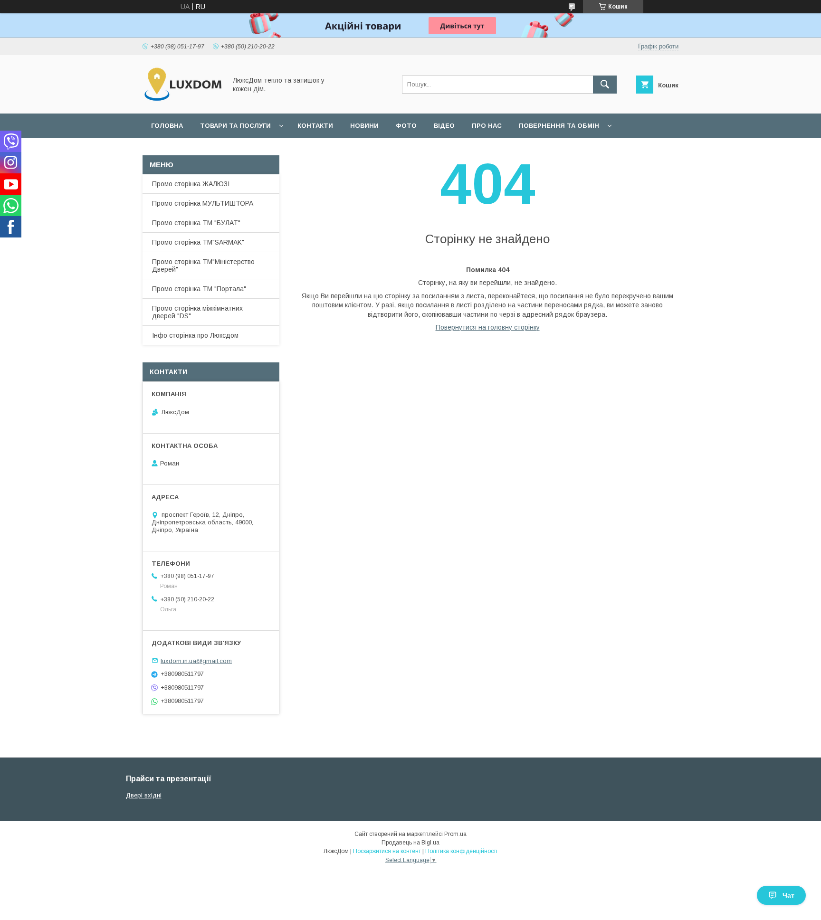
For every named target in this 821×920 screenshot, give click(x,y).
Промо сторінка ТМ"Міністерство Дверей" (203, 265)
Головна (167, 125)
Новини (364, 125)
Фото (406, 125)
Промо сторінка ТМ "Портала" (199, 289)
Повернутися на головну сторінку (488, 327)
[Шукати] (605, 85)
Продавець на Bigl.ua (410, 842)
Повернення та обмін (559, 125)
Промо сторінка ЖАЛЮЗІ (190, 184)
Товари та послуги (235, 125)
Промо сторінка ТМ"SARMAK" (198, 242)
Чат (788, 895)
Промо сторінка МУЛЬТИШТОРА (202, 203)
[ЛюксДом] (182, 101)
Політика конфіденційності (461, 851)
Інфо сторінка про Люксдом (195, 335)
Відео (444, 125)
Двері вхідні (144, 795)
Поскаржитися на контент (387, 851)
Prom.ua (455, 834)
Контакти (315, 125)
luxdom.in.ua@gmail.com (196, 660)
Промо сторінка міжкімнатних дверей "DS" (197, 312)
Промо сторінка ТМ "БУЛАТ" (196, 223)
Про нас (487, 125)
